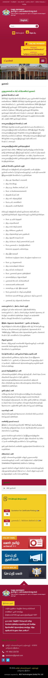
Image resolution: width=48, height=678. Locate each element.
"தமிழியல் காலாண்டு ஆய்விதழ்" (33, 53)
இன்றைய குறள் (8, 603)
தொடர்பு (33, 33)
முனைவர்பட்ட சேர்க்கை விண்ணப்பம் (24, 518)
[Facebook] (3, 660)
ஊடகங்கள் (21, 2)
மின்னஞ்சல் (20, 33)
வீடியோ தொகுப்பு (40, 2)
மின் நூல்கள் (11, 488)
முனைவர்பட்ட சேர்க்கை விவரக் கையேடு (25, 528)
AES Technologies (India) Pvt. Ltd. (31, 674)
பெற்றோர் (13, 2)
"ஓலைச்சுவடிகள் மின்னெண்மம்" (33, 48)
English (24, 20)
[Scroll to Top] (24, 585)
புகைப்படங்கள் (30, 2)
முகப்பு (37, 78)
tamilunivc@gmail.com (14, 655)
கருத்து (24, 4)
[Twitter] (7, 660)
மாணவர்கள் (6, 2)
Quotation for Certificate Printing (23, 508)
